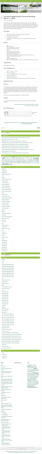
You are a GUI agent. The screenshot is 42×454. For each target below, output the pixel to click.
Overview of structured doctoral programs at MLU (6, 398)
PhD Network (18, 161)
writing (10, 164)
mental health (36, 160)
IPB (16, 160)
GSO (11, 160)
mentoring (3, 161)
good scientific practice (6, 160)
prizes (34, 161)
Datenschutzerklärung (30, 452)
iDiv (15, 160)
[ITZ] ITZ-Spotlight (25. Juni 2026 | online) (8, 151)
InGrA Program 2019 (5, 291)
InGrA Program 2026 (5, 303)
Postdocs (24, 161)
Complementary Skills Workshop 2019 (8, 264)
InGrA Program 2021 (5, 295)
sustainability (4, 344)
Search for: (3, 127)
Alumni (3, 261)
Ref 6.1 (38, 161)
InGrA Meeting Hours (5, 208)
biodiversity (9, 157)
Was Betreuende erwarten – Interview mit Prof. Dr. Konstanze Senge (7, 440)
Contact (3, 235)
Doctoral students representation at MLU (6, 377)
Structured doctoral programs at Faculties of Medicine (10, 332)
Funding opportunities (5, 199)
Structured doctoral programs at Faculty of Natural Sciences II (11, 337)
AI (27, 364)
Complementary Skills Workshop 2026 (8, 276)
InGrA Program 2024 (5, 300)
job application (20, 160)
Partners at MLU (4, 226)
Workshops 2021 (4, 247)
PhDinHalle (8, 132)
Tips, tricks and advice (5, 204)
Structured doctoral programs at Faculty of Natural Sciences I (11, 336)
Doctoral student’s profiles (6, 206)
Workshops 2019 (4, 250)
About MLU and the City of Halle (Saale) (6, 369)
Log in (3, 352)
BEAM (7, 157)
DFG (3, 158)
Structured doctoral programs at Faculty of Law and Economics (12, 334)
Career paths (4, 214)
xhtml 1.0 (21, 449)
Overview (3, 177)
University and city (5, 237)
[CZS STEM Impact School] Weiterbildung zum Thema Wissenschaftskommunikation (15, 144)
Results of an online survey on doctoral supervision (6, 424)
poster (27, 161)
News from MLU (4, 312)
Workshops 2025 (4, 240)
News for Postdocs (5, 310)
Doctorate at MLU (26, 1)
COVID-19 (28, 157)
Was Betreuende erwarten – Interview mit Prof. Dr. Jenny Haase (6, 436)
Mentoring (3, 211)
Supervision (33, 1)
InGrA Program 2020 (5, 293)
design (31, 157)
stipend (18, 162)
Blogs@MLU (10, 451)
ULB (34, 162)
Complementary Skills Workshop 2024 (8, 273)
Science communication (9, 162)
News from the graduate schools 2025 (8, 322)
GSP (13, 160)
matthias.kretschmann (23, 448)
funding (3, 290)
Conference (23, 157)
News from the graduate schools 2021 (8, 315)
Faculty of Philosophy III (6, 186)
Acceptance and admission (6, 201)
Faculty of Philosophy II (5, 184)
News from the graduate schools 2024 (8, 320)
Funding (36, 158)
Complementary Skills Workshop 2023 (8, 271)
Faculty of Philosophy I (5, 182)
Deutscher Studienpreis (30, 369)
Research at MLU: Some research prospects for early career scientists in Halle (6, 406)
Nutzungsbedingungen (15, 452)
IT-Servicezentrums (21, 451)
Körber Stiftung (25, 160)
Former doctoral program (6, 288)
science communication (5, 331)
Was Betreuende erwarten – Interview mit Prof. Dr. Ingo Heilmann (6, 432)
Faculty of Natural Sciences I (6, 187)
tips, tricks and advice (5, 346)
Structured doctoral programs (17, 1)
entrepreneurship (30, 158)
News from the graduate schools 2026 (8, 324)
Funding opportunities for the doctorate (5, 393)
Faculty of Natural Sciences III (6, 191)
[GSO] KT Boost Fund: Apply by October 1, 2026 (9, 139)
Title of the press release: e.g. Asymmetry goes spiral (6, 420)
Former (3, 192)
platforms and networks (5, 327)
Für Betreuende (4, 412)
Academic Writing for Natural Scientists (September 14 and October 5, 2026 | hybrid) (15, 146)
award (4, 157)
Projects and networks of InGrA (6, 403)
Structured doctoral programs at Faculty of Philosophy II (11, 342)
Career (13, 157)
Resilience (34, 382)
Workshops (8, 1)
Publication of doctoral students (7, 329)
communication (28, 105)
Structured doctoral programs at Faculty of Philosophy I (10, 341)
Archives (3, 254)
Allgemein (3, 259)
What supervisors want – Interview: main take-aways (6, 444)
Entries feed (4, 354)
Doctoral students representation (7, 216)
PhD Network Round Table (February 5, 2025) (12, 122)
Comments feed (4, 356)
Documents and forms (5, 203)
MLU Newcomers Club (5, 308)
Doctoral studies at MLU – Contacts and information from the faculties (6, 383)
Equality (3, 209)
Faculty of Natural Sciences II (6, 189)
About (3, 223)
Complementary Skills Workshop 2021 (8, 268)
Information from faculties (6, 228)
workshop (36, 105)
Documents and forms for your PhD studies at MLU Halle (6, 387)
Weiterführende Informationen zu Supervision (7, 417)
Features (10, 452)
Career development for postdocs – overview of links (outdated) (6, 372)
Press (3, 230)
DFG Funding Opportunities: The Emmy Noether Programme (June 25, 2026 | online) (15, 152)
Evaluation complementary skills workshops (6, 390)
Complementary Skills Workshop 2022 (8, 269)
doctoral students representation (18, 158)
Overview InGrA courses (5, 325)
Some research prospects (6, 196)
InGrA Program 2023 (5, 298)
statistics (15, 162)
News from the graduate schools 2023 (8, 319)
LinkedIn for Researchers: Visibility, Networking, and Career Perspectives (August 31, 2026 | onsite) (17, 149)
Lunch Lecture (30, 160)
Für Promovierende (5, 414)
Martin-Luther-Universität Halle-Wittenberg (31, 451)
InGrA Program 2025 (30, 104)
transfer (32, 162)
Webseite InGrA (4, 233)
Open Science (12, 161)
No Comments (36, 104)
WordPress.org (4, 357)
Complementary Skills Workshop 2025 (20, 104)
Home (3, 1)
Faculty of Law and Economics (6, 179)
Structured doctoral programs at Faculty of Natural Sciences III (12, 339)
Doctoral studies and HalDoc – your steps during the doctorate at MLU (6, 380)
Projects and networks (5, 225)
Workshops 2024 (4, 242)
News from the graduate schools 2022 (8, 317)
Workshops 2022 (4, 245)
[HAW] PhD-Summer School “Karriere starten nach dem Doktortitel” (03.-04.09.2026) (15, 147)
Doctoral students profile (6, 279)
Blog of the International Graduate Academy (18, 8)
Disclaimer (25, 452)
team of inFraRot (16, 95)
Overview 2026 (4, 170)
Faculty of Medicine (5, 180)
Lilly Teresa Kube (10, 20)
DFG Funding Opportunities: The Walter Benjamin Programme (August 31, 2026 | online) (16, 137)
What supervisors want (4, 422)
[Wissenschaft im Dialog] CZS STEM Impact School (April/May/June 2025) (29, 123)
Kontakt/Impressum (20, 452)
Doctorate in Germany (5, 283)
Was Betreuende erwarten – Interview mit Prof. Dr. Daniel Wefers (6, 428)
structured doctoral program (26, 162)
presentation (31, 161)
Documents (3, 231)
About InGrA (38, 1)
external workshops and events (7, 286)
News (3, 175)
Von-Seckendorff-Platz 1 (14, 74)
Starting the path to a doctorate (7, 197)
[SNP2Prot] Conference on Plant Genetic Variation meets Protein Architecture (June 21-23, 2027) (17, 142)
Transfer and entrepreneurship (6, 213)
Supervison (3, 411)
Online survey (3, 395)
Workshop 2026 (4, 172)
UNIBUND (37, 162)
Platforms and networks (5, 218)
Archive (3, 3)
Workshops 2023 (4, 243)
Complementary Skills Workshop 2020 (8, 266)
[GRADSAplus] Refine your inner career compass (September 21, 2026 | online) (14, 140)
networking (33, 105)
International (4, 305)
